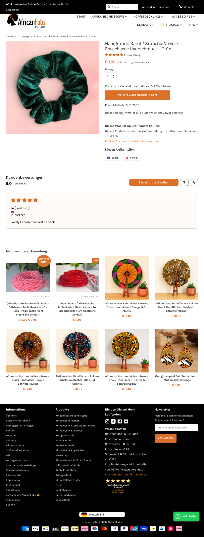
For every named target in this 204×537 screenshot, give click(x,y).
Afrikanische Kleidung (69, 430)
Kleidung (144, 24)
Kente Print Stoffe (66, 469)
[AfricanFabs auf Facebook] (119, 422)
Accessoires (182, 16)
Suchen (10, 504)
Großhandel (13, 484)
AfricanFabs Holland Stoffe (71, 415)
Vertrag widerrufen (17, 460)
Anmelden (148, 7)
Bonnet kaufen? (65, 445)
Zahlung (11, 440)
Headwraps (62, 455)
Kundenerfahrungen (18, 420)
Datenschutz (13, 474)
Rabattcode (13, 489)
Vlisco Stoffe (63, 499)
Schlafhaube (63, 489)
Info (192, 24)
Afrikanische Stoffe (108, 16)
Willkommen (14, 4)
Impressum (13, 479)
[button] (114, 55)
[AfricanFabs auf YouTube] (126, 422)
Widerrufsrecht (15, 445)
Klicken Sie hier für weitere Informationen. (133, 141)
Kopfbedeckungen (148, 16)
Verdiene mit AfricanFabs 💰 (23, 494)
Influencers (13, 499)
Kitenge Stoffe (64, 474)
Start (81, 16)
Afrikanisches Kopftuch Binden (74, 460)
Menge (109, 69)
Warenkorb (191, 7)
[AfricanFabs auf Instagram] (107, 422)
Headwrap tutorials (17, 469)
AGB (8, 455)
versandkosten (141, 62)
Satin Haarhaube (66, 494)
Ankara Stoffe (63, 440)
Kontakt (10, 430)
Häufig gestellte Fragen (20, 425)
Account (164, 7)
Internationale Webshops (21, 465)
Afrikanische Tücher (67, 420)
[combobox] (122, 7)
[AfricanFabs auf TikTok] (113, 422)
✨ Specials (170, 24)
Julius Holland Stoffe (68, 465)
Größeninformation (17, 450)
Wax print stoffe (65, 435)
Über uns (11, 415)
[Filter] (184, 182)
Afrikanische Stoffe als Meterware (75, 425)
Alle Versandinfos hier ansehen (126, 474)
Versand (11, 435)
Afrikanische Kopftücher (70, 450)
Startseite (11, 36)
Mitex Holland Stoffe (68, 479)
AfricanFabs (115, 521)
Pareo (59, 484)
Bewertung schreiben (153, 182)
